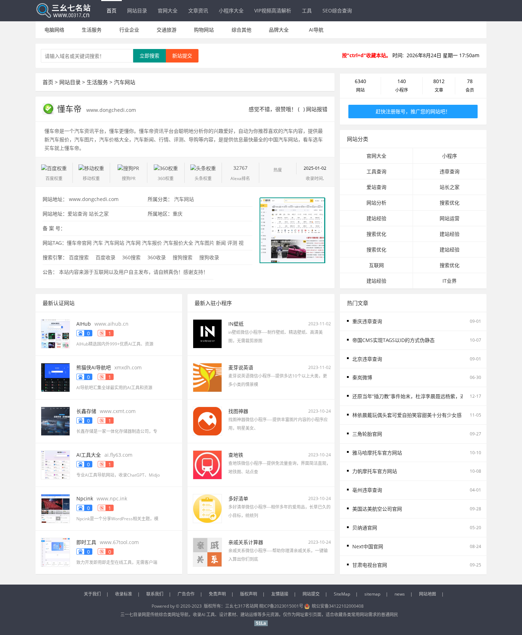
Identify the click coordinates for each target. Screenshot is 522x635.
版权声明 (248, 594)
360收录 (156, 257)
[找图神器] (207, 420)
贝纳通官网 (364, 527)
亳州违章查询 (367, 490)
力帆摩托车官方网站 (374, 471)
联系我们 (154, 594)
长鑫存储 (86, 411)
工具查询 (376, 171)
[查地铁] (207, 464)
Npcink (84, 498)
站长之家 (99, 213)
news (400, 594)
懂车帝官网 (79, 242)
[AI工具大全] (55, 464)
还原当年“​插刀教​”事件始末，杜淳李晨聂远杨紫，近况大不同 (418, 396)
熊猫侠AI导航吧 (93, 367)
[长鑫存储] (55, 420)
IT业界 (449, 280)
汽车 (98, 242)
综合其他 (241, 29)
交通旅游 (166, 29)
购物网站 (204, 29)
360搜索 (131, 257)
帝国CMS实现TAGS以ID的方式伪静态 (393, 340)
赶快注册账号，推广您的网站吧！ (413, 111)
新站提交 (182, 55)
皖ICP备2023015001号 (281, 606)
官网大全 (168, 10)
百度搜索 (79, 257)
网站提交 (311, 594)
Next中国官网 (367, 546)
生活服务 (92, 29)
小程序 (449, 155)
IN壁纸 (236, 323)
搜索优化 (450, 202)
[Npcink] (55, 508)
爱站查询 (77, 213)
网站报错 (316, 109)
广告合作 (186, 594)
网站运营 (450, 218)
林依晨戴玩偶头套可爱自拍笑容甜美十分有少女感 (407, 415)
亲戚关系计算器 (245, 542)
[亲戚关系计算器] (207, 551)
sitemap (372, 594)
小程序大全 (231, 10)
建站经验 (376, 218)
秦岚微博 (362, 377)
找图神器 (238, 411)
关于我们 (92, 594)
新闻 (221, 242)
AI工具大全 (88, 454)
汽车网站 (124, 82)
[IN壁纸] (207, 333)
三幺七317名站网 (242, 606)
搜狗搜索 (182, 257)
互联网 (376, 265)
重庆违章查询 (367, 321)
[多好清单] (207, 508)
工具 (307, 10)
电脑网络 (54, 29)
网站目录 (137, 10)
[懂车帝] (292, 229)
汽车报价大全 (178, 242)
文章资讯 (198, 10)
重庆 (178, 213)
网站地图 (427, 594)
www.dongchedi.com (111, 110)
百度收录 (105, 257)
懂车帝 (70, 108)
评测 (232, 242)
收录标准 (123, 594)
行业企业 (129, 29)
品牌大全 (279, 29)
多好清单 (238, 498)
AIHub (83, 323)
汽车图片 (204, 242)
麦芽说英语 (240, 367)
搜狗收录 (209, 257)
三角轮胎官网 (367, 433)
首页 (111, 10)
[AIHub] (55, 333)
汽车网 (133, 242)
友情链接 (279, 594)
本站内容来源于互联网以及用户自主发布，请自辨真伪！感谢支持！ (133, 271)
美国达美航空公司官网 (377, 508)
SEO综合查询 (337, 10)
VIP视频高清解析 (272, 10)
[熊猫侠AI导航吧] (55, 377)
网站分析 (376, 202)
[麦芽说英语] (207, 377)
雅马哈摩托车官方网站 (377, 452)
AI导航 (316, 29)
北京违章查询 (367, 359)
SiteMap (342, 594)
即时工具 (86, 542)
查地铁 (235, 454)
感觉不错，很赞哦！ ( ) (277, 109)
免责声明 (217, 594)
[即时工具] (55, 551)
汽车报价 (152, 242)
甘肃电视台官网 (369, 564)
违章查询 (450, 171)
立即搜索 (149, 55)
